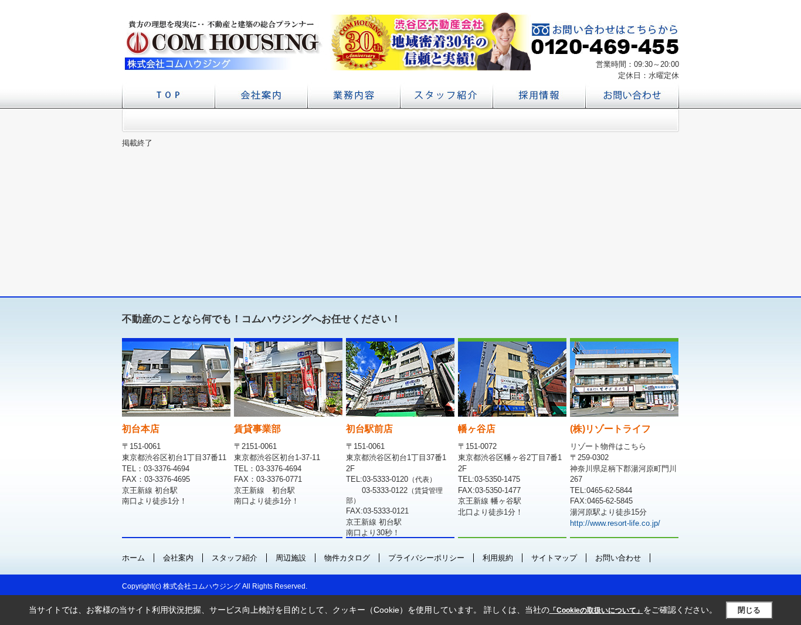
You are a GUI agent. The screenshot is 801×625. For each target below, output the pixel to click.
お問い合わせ (618, 557)
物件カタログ (347, 557)
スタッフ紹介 (234, 557)
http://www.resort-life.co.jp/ (615, 523)
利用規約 (498, 557)
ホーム (133, 557)
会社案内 (178, 557)
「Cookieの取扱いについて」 (596, 610)
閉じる (749, 610)
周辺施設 (291, 557)
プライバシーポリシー (426, 557)
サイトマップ (554, 557)
